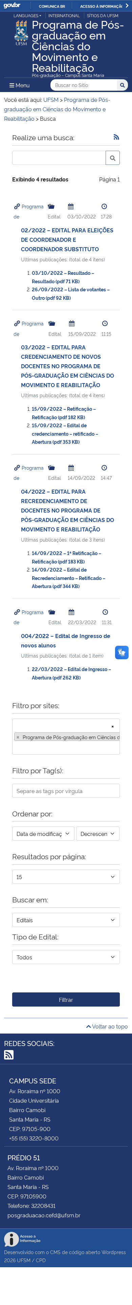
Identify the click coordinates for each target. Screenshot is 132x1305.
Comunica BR (52, 6)
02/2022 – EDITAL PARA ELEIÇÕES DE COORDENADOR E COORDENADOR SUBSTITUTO (67, 239)
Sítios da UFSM (102, 15)
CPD (41, 1260)
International (64, 15)
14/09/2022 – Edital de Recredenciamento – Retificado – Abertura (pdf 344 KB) (68, 577)
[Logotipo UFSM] (21, 31)
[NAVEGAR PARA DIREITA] (127, 5)
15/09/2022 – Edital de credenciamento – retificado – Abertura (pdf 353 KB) (65, 433)
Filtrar (66, 999)
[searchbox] (16, 747)
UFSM (23, 1260)
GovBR (11, 5)
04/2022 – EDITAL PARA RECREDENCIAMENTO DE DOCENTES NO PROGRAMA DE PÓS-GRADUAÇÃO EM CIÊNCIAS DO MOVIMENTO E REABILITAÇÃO (67, 510)
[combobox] (66, 737)
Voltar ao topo (109, 1026)
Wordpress (114, 1252)
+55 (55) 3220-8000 (34, 1138)
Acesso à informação (102, 6)
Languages (26, 15)
